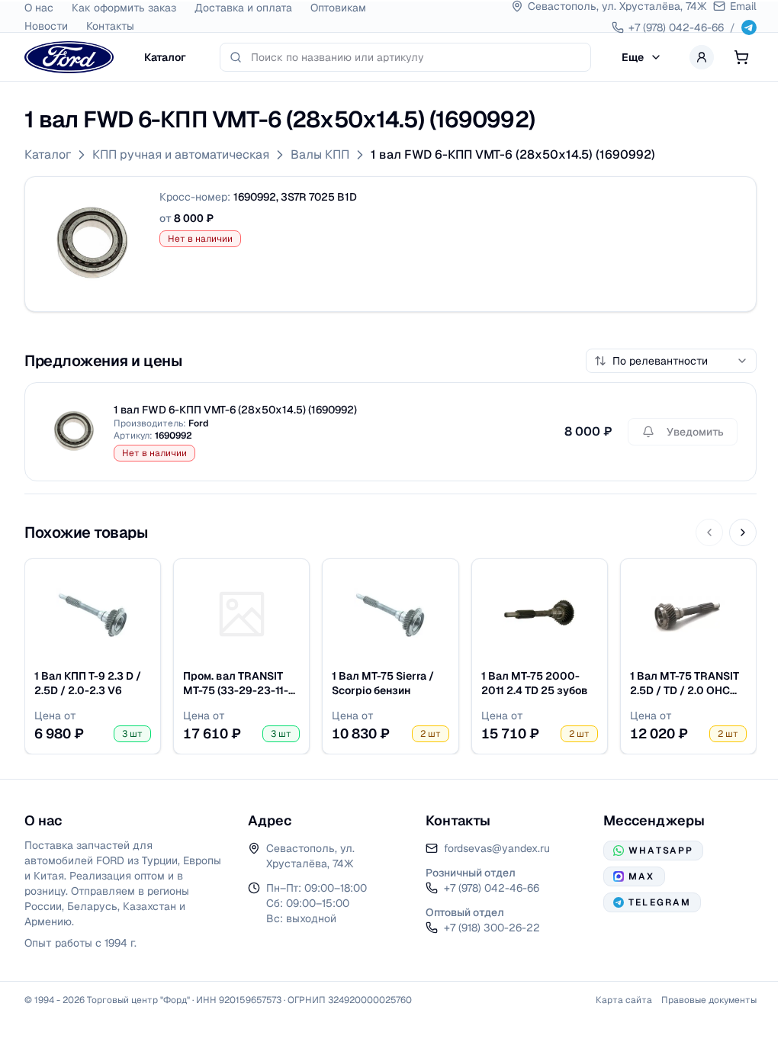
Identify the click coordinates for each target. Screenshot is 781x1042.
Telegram (659, 902)
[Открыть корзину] (741, 57)
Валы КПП (320, 154)
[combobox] (416, 57)
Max (641, 876)
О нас (38, 7)
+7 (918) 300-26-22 (492, 927)
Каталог (165, 57)
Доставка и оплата (243, 7)
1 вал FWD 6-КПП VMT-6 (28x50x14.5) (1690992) (513, 154)
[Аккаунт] (701, 57)
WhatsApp (660, 850)
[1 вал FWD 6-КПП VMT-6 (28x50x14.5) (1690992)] (92, 244)
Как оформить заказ (124, 7)
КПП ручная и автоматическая (180, 154)
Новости (46, 26)
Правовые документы (709, 1000)
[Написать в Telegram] (749, 27)
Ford (198, 423)
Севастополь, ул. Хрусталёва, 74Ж (310, 855)
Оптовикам (338, 7)
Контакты (110, 26)
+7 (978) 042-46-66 (491, 888)
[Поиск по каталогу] (236, 57)
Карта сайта (624, 1000)
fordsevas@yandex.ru (497, 848)
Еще (633, 57)
